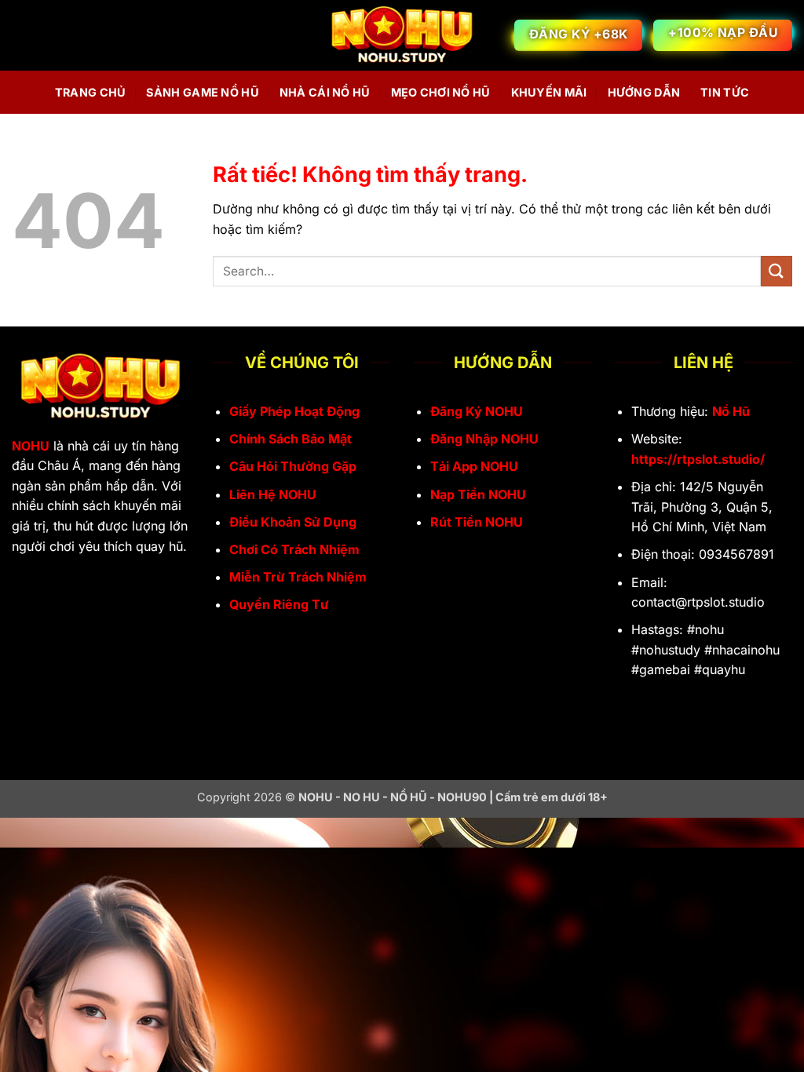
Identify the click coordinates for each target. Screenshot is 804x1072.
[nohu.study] (402, 35)
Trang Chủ (90, 92)
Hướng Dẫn (644, 92)
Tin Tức (724, 92)
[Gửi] (776, 271)
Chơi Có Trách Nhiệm (294, 549)
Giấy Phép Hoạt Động (294, 411)
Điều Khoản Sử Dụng (292, 522)
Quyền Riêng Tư (279, 604)
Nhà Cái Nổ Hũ (325, 92)
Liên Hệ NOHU (272, 494)
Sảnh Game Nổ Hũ (202, 92)
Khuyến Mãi (549, 92)
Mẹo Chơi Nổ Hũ (441, 92)
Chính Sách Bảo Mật (290, 439)
